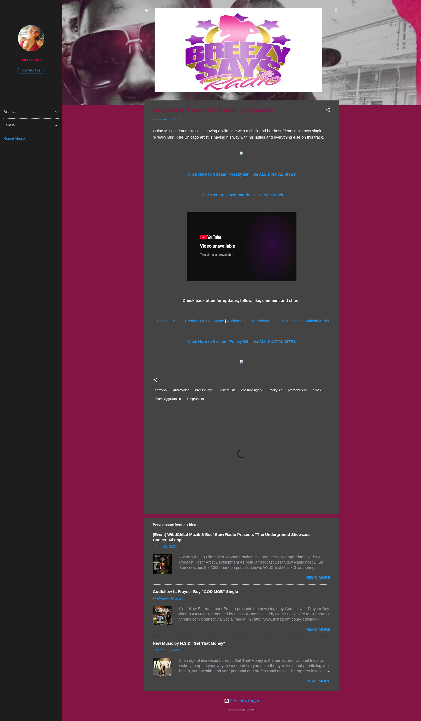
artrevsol (161, 390)
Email (175, 321)
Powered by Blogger (244, 701)
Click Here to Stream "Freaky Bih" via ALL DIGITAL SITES (242, 174)
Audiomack (236, 321)
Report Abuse (14, 138)
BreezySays (204, 390)
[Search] (336, 12)
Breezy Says (31, 60)
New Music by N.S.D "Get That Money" (189, 643)
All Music (216, 321)
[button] (327, 110)
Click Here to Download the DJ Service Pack (241, 195)
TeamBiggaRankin (168, 399)
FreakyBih (275, 390)
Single (317, 390)
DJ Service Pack (288, 321)
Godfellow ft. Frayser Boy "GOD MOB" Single (195, 591)
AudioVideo (181, 390)
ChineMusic (226, 390)
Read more (318, 577)
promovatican (297, 390)
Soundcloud (260, 321)
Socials (161, 321)
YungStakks (195, 399)
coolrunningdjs (251, 390)
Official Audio (317, 321)
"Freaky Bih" (194, 321)
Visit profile (31, 70)
